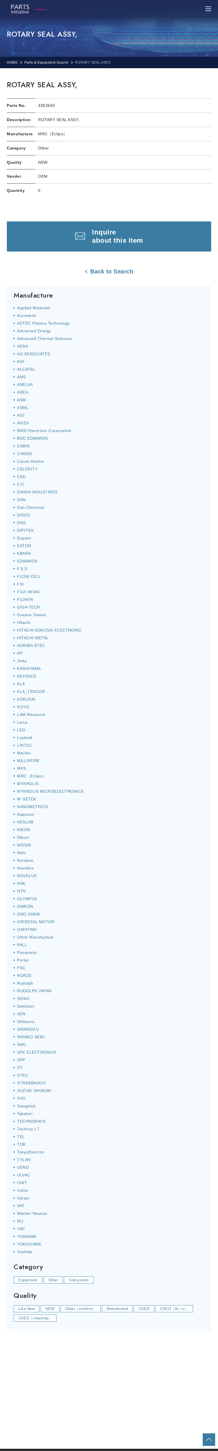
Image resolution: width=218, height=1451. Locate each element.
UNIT (22, 1182)
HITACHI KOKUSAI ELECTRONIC (49, 630)
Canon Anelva (30, 461)
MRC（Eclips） (31, 776)
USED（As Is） (174, 1309)
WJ (20, 1221)
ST (19, 1067)
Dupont (24, 538)
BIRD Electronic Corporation (44, 430)
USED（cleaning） (35, 1318)
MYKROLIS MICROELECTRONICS (50, 791)
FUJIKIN (25, 599)
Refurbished (117, 1309)
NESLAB (25, 822)
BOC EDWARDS (32, 438)
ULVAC (23, 1175)
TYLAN (24, 1159)
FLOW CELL (29, 576)
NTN (21, 891)
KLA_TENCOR (31, 691)
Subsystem (79, 1280)
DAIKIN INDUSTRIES (37, 492)
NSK (21, 883)
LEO (21, 730)
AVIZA (23, 423)
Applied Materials (34, 308)
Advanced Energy (34, 331)
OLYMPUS (27, 898)
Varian (23, 1198)
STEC (22, 1075)
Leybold (24, 737)
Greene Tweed (31, 615)
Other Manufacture (35, 937)
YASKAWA (26, 1236)
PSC (21, 968)
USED (144, 1309)
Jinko (22, 661)
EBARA (24, 553)
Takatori (24, 1113)
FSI (20, 584)
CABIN (23, 446)
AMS (21, 377)
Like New (26, 1309)
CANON (24, 453)
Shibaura (25, 1021)
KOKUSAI (26, 699)
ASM (21, 400)
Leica (22, 722)
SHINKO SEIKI (31, 1037)
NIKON (23, 829)
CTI (20, 484)
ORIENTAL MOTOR (35, 921)
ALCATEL (26, 369)
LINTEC (24, 745)
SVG (21, 1098)
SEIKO (23, 998)
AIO (20, 361)
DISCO (23, 515)
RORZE (24, 975)
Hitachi (23, 622)
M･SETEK (26, 799)
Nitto (21, 852)
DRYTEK (25, 530)
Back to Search (111, 271)
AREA (22, 392)
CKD (21, 476)
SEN (21, 1014)
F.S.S (22, 568)
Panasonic (27, 952)
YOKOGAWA (29, 1244)
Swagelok (26, 1106)
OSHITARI (27, 929)
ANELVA (25, 384)
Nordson (25, 860)
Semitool (25, 1006)
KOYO (23, 707)
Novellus (25, 868)
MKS (21, 768)
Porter (23, 960)
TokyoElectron (30, 1152)
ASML (22, 407)
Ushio (22, 1190)
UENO (23, 1167)
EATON (24, 545)
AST (21, 415)
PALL (22, 945)
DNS (21, 522)
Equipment (27, 1280)
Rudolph (25, 983)
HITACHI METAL (33, 638)
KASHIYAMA (29, 668)
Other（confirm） (80, 1309)
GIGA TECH (28, 607)
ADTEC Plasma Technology (43, 323)
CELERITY (27, 469)
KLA (21, 684)
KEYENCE (27, 676)
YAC (21, 1228)
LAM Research (31, 714)
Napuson (25, 814)
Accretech (26, 315)
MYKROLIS (28, 783)
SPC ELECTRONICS (36, 1052)
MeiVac (24, 753)
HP (20, 653)
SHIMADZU (28, 1029)
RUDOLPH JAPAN (34, 991)
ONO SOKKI (29, 914)
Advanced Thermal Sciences (44, 338)
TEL (21, 1136)
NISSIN (24, 845)
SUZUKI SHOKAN (34, 1090)
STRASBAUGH (31, 1083)
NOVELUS (27, 875)
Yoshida (24, 1251)
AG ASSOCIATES (33, 354)
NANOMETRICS (32, 806)
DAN (21, 499)
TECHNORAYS (31, 1121)
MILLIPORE (28, 760)
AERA (22, 346)
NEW (49, 1309)
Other (53, 1280)
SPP (21, 1060)
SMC (21, 1044)
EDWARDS (27, 561)
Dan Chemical (30, 507)
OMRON (25, 906)
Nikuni (23, 837)
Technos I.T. (28, 1129)
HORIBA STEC (31, 645)
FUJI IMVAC (28, 591)
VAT (21, 1205)
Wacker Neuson (32, 1213)
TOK (21, 1144)
